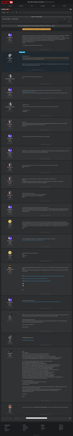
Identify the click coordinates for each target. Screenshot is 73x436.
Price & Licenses (7, 429)
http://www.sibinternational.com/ (28, 340)
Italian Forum (15, 19)
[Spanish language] (3, 9)
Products (10, 5)
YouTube (61, 427)
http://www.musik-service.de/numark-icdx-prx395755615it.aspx (35, 278)
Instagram (61, 428)
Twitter (61, 429)
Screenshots (6, 430)
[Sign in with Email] (8, 13)
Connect (64, 5)
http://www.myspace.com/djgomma (29, 91)
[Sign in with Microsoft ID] (16, 13)
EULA (42, 429)
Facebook (61, 426)
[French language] (4, 9)
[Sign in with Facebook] (12, 13)
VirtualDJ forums (6, 19)
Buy (32, 5)
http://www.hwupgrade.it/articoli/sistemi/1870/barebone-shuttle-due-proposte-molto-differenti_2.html (41, 301)
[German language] (6, 9)
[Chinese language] (9, 9)
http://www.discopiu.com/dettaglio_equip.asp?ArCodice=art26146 (38, 280)
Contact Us (43, 427)
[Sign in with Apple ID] (20, 13)
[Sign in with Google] (24, 13)
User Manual (25, 427)
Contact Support (25, 426)
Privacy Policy (43, 428)
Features (6, 428)
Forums (24, 430)
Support (53, 5)
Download (21, 5)
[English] (1, 9)
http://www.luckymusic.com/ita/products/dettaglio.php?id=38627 (52, 276)
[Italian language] (7, 9)
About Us (42, 426)
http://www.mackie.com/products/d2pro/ (32, 276)
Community (43, 5)
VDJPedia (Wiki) (25, 428)
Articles (24, 429)
